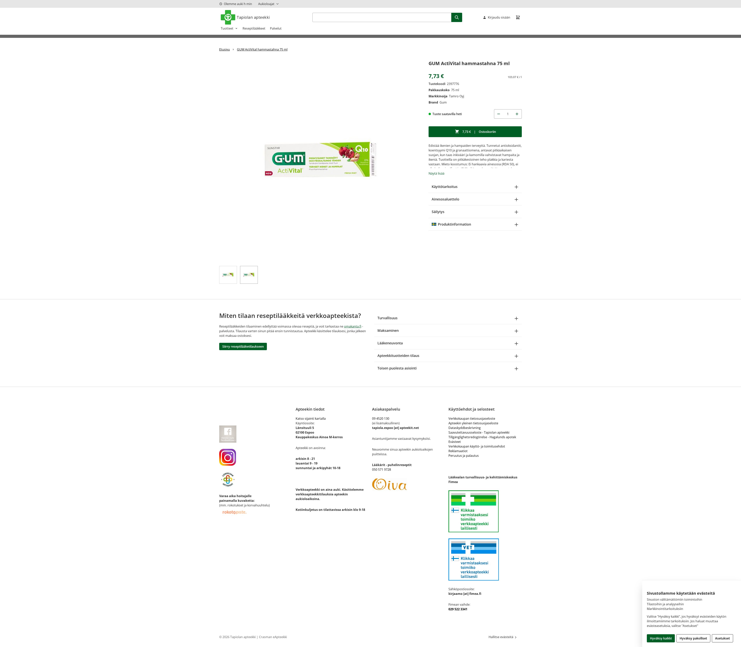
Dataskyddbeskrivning (464, 428)
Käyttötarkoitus (445, 186)
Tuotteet (227, 28)
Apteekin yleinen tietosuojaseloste (473, 423)
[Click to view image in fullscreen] (320, 160)
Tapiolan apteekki (253, 17)
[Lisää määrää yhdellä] (517, 114)
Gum (443, 102)
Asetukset (722, 638)
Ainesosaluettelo (445, 199)
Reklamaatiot (458, 451)
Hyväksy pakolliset (693, 638)
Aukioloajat (266, 4)
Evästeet (454, 442)
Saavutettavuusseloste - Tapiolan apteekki (478, 432)
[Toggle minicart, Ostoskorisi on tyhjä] (518, 17)
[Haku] (456, 17)
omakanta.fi (352, 326)
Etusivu (224, 49)
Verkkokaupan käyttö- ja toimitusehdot (476, 446)
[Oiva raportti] (408, 484)
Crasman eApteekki (273, 637)
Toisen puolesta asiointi (397, 368)
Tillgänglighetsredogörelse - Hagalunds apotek (482, 437)
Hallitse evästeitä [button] (501, 637)
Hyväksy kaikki (661, 638)
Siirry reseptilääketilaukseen (243, 346)
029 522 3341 (457, 609)
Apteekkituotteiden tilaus (398, 355)
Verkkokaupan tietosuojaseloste (471, 418)
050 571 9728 (381, 469)
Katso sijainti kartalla (311, 418)
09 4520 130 (380, 418)
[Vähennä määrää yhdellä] (498, 114)
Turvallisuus (387, 318)
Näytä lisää (436, 173)
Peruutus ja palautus (463, 455)
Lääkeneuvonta (390, 343)
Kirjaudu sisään (499, 17)
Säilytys (438, 211)
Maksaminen (388, 330)
